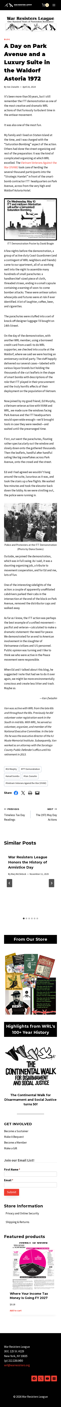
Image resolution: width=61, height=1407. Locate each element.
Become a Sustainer (16, 1131)
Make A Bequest (14, 1137)
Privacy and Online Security (22, 1213)
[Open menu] (54, 5)
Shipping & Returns (17, 1222)
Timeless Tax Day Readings (14, 814)
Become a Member (15, 1142)
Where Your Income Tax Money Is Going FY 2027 (29, 1296)
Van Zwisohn (13, 86)
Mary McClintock (18, 874)
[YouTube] (47, 1378)
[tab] (24, 918)
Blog (7, 39)
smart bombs (12, 776)
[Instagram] (54, 1378)
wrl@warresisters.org (17, 1365)
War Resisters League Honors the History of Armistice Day (27, 862)
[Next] (51, 883)
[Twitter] (41, 1378)
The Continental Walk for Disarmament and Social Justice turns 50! (30, 1099)
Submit (11, 1192)
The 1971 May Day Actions (46, 814)
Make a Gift (10, 1148)
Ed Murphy (11, 769)
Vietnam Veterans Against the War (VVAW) (26, 783)
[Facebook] (34, 1378)
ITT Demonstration (30, 769)
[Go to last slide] (9, 883)
